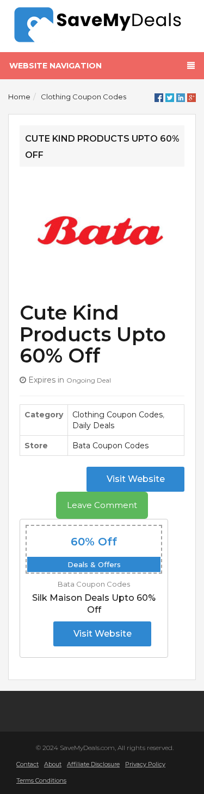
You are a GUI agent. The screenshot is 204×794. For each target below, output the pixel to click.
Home (19, 96)
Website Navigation (55, 66)
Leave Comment (102, 505)
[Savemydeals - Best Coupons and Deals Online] (102, 25)
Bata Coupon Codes (110, 445)
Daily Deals (93, 425)
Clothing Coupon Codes (83, 96)
